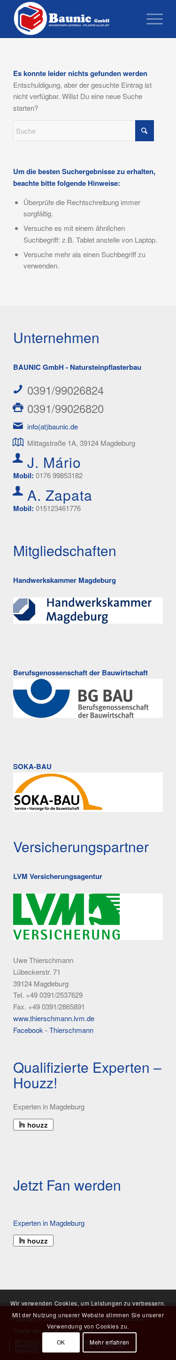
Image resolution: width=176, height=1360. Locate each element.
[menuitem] (150, 19)
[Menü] (150, 19)
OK (61, 1342)
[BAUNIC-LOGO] (73, 19)
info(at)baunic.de (52, 426)
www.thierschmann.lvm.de (53, 1018)
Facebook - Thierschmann (53, 1030)
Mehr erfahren (110, 1342)
